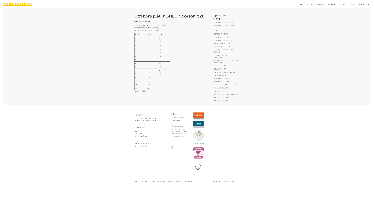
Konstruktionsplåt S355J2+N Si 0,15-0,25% (226, 27)
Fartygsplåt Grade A (220, 91)
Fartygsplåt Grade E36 (221, 88)
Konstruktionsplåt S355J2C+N (224, 40)
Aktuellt (342, 4)
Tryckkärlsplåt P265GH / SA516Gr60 (225, 94)
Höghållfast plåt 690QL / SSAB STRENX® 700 (224, 56)
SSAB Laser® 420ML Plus (222, 47)
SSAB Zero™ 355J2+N (221, 34)
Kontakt (351, 4)
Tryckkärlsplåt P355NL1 (221, 101)
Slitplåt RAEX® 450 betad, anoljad (225, 72)
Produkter (309, 4)
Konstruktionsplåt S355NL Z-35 (224, 78)
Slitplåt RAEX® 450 (220, 69)
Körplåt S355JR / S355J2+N (223, 82)
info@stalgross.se (141, 127)
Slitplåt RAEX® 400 (220, 66)
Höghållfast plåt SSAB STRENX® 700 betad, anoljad (226, 62)
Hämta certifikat (363, 4)
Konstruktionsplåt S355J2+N (223, 22)
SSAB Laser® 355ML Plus (222, 43)
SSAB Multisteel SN (220, 31)
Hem (300, 4)
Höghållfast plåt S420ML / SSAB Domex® (224, 51)
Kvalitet (319, 4)
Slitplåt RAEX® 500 (220, 75)
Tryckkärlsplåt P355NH (221, 97)
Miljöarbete (331, 4)
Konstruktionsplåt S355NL (222, 37)
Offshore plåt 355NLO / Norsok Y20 (225, 85)
